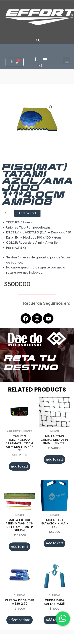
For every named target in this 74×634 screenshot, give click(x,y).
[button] (66, 60)
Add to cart (27, 213)
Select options (19, 620)
